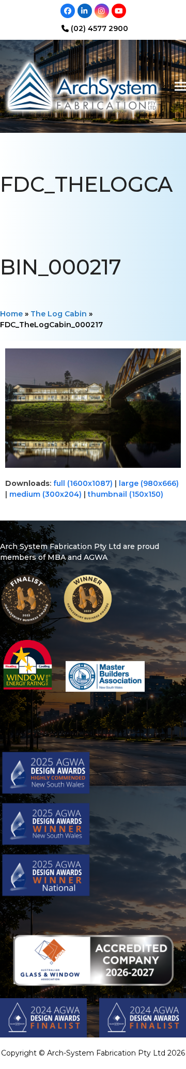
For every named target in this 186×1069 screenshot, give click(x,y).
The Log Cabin (58, 313)
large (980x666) (149, 483)
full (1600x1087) (83, 483)
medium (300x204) (45, 494)
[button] (180, 86)
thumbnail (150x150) (125, 494)
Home (11, 313)
